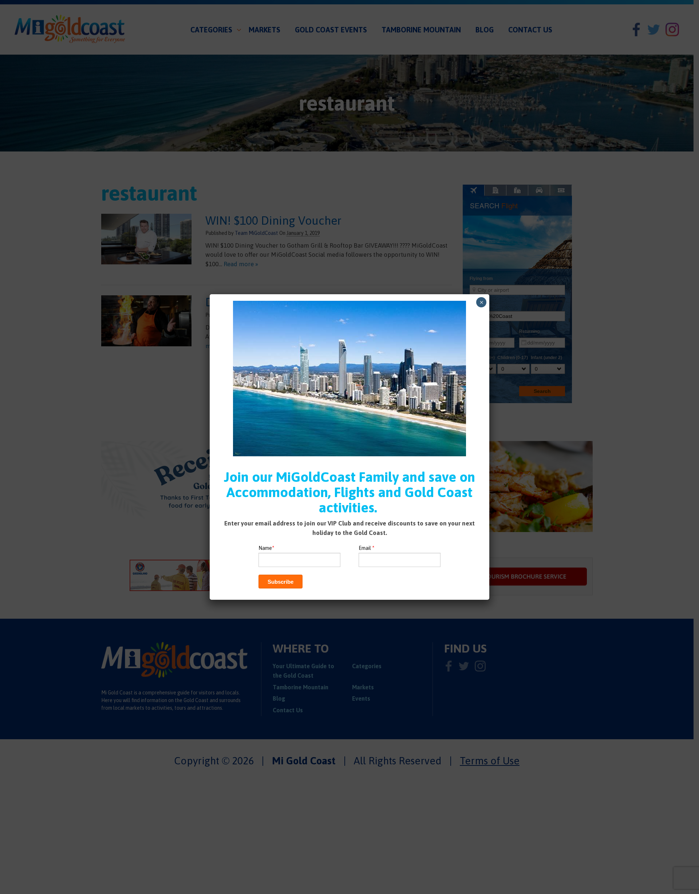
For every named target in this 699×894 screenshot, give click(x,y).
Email (366, 548)
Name (266, 548)
